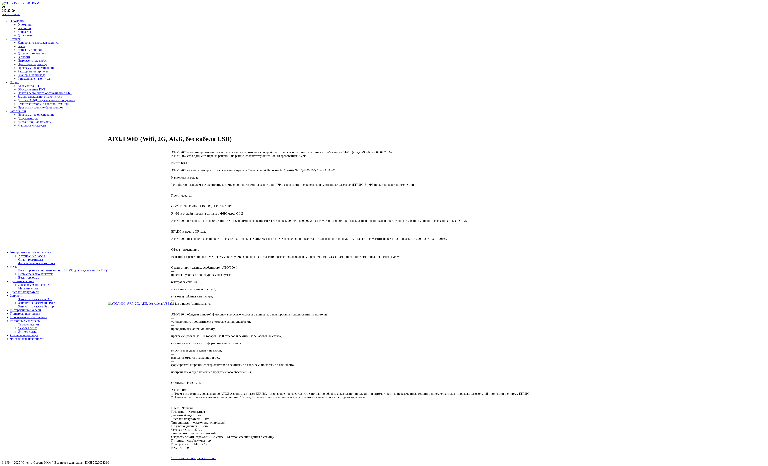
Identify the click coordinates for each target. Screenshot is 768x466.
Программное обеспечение (36, 67)
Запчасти (24, 57)
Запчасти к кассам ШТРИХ (37, 302)
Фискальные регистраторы (36, 263)
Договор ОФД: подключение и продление (46, 100)
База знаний (18, 111)
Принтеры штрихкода (32, 64)
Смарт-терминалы (30, 259)
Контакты (24, 31)
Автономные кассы (31, 256)
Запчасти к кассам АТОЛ (35, 299)
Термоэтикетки (28, 324)
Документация (28, 118)
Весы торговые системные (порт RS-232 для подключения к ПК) (62, 270)
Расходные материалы (33, 71)
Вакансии (24, 28)
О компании (18, 21)
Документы (25, 35)
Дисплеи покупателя (32, 53)
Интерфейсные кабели (33, 60)
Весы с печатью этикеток (35, 274)
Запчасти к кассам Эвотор (36, 306)
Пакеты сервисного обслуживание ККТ (45, 93)
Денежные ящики (30, 49)
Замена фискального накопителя (40, 96)
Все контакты (11, 14)
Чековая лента (27, 328)
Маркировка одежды (32, 125)
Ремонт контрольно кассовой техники (44, 103)
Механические (28, 288)
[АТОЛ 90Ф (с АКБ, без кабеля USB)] (139, 303)
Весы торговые (28, 277)
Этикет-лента (27, 331)
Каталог (15, 39)
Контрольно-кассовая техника (38, 42)
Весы (21, 46)
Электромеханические (33, 284)
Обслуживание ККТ (31, 89)
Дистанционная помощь (34, 122)
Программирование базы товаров (40, 107)
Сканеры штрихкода (31, 75)
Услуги (14, 82)
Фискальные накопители (35, 78)
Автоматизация (28, 85)
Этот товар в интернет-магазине (193, 458)
